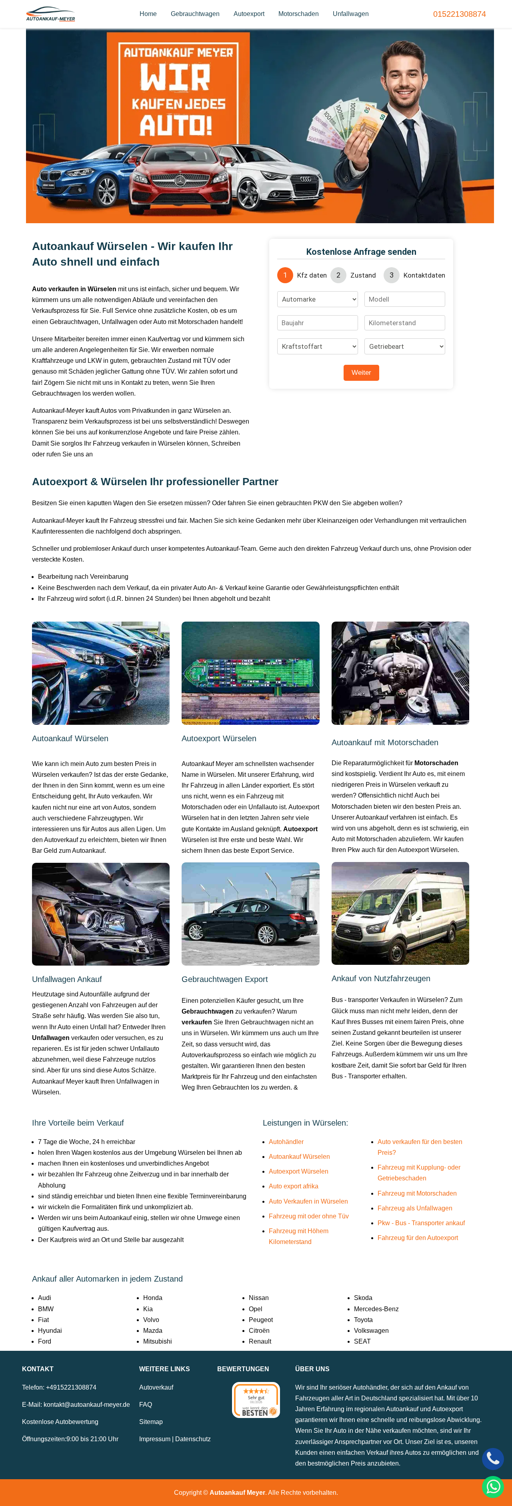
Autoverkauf (156, 1387)
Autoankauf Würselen (299, 1156)
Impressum (154, 1439)
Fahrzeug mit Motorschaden (417, 1193)
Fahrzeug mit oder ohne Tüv (309, 1216)
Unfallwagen (351, 13)
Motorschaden (298, 13)
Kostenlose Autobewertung (60, 1421)
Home (148, 13)
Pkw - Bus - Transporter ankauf (421, 1223)
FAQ (145, 1404)
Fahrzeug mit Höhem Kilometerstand (298, 1236)
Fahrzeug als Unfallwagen (415, 1208)
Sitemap (151, 1421)
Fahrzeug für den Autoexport (418, 1237)
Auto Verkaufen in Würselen (308, 1201)
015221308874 (459, 14)
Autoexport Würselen (298, 1171)
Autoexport (249, 13)
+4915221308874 (71, 1387)
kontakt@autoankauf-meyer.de (87, 1404)
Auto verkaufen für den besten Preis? (420, 1147)
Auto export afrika (293, 1186)
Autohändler (286, 1141)
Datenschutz (193, 1439)
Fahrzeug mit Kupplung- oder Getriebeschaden (419, 1173)
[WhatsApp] (493, 1487)
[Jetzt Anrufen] (493, 1459)
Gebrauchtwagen (195, 13)
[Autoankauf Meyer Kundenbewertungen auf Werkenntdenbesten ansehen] (256, 1400)
